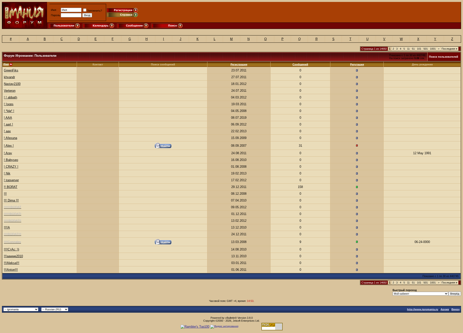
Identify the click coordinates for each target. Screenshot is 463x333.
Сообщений (300, 64)
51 (413, 48)
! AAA (8, 117)
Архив (445, 309)
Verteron (9, 90)
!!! (5, 193)
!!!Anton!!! (11, 269)
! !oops (9, 104)
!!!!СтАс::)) (11, 249)
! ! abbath (10, 97)
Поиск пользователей (443, 56)
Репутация (357, 64)
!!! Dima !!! (11, 200)
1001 (433, 48)
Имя (53, 9)
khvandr (9, 77)
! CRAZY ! (11, 166)
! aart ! (8, 124)
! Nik (7, 173)
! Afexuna (10, 138)
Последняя (449, 48)
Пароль (55, 15)
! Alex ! (9, 145)
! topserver (11, 180)
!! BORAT (10, 187)
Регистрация (239, 64)
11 (408, 48)
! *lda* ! (9, 111)
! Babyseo (11, 160)
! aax (7, 131)
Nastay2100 (12, 84)
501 (425, 48)
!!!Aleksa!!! (11, 263)
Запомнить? (94, 10)
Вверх (455, 309)
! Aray (8, 153)
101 (419, 48)
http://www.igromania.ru (422, 309)
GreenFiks (11, 70)
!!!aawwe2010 (13, 256)
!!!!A (7, 227)
